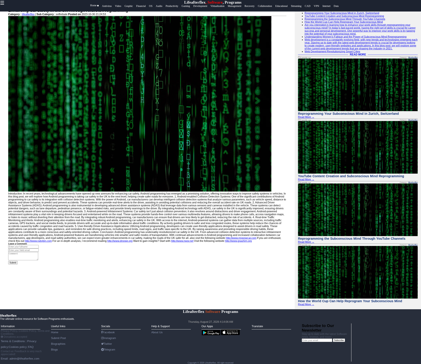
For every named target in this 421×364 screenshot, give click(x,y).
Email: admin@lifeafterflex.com (20, 358)
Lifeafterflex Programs (210, 311)
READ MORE (358, 54)
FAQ (31, 347)
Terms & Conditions (13, 341)
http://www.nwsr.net (182, 241)
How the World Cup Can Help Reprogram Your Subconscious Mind (344, 22)
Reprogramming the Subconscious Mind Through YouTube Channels (345, 19)
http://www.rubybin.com (38, 241)
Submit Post (58, 338)
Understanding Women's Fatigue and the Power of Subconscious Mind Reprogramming (356, 36)
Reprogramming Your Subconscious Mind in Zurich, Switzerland (342, 13)
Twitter (108, 343)
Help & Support (160, 326)
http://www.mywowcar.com (241, 238)
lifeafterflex (28, 14)
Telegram (109, 349)
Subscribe (339, 340)
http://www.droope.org (120, 241)
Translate (257, 326)
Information (8, 326)
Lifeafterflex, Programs (212, 2)
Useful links (58, 326)
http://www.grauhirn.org (238, 241)
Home (54, 332)
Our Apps (207, 326)
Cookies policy (18, 347)
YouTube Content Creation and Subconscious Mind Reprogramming (344, 16)
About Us (157, 332)
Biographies (58, 343)
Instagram (110, 338)
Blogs (54, 349)
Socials (105, 326)
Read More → (306, 117)
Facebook (109, 332)
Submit (13, 262)
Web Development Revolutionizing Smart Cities (332, 51)
